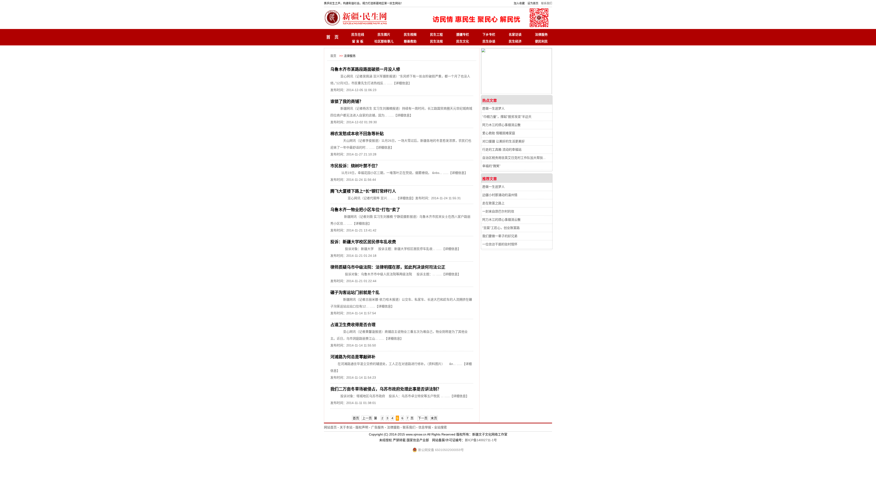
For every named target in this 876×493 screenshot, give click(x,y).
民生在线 (357, 34)
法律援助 (393, 427)
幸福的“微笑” (491, 166)
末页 (434, 418)
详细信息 (402, 83)
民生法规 (436, 41)
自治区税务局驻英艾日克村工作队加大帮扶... (514, 158)
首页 (333, 56)
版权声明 (361, 427)
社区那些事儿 (384, 41)
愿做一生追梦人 (493, 108)
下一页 (423, 418)
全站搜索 (440, 427)
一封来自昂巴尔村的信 (498, 211)
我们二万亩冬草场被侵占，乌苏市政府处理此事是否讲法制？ (385, 389)
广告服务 (377, 427)
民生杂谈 (488, 41)
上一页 (367, 418)
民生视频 (410, 34)
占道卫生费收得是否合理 (352, 325)
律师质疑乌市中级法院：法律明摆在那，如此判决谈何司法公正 (387, 267)
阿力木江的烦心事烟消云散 (501, 125)
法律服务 (541, 34)
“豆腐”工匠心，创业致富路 (501, 228)
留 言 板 (357, 41)
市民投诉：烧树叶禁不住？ (355, 166)
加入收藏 (519, 3)
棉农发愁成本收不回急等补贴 (357, 133)
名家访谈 (515, 34)
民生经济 (515, 41)
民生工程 (436, 34)
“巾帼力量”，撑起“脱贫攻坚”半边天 (507, 116)
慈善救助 (410, 41)
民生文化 (462, 41)
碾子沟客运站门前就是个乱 (355, 292)
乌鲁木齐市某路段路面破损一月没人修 (365, 69)
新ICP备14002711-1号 (481, 440)
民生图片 (384, 34)
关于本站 (346, 427)
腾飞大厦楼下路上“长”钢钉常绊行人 (363, 191)
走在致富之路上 (493, 203)
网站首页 (330, 427)
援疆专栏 (462, 34)
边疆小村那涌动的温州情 (499, 195)
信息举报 (424, 427)
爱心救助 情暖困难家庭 (498, 133)
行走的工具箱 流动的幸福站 (501, 149)
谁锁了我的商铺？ (346, 101)
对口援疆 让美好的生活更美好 (503, 141)
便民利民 (541, 41)
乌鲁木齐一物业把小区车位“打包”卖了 (365, 209)
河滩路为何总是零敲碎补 (352, 357)
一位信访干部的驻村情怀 (499, 244)
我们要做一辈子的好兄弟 (499, 236)
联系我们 (546, 3)
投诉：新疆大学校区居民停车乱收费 (363, 242)
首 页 (332, 37)
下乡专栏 (488, 34)
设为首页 (532, 3)
